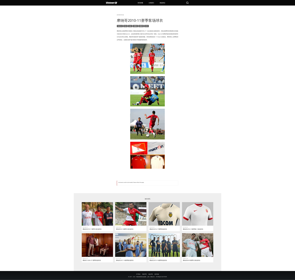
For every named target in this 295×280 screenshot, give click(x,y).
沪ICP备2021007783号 (161, 276)
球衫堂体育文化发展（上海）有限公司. (145, 276)
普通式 (135, 26)
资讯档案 (140, 3)
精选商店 (162, 3)
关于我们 (138, 274)
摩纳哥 (141, 26)
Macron (120, 26)
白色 (130, 26)
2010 (146, 26)
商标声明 (144, 274)
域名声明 (150, 274)
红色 (125, 26)
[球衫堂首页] (111, 3)
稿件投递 (157, 274)
